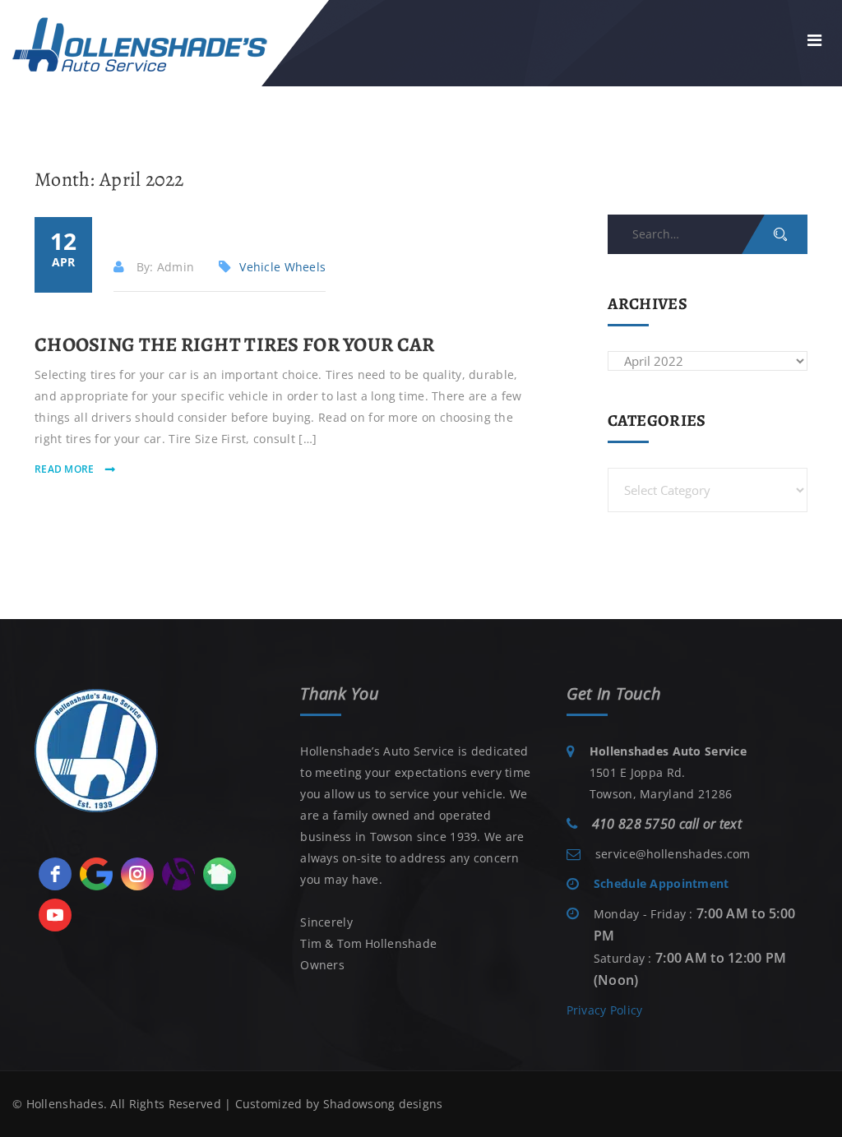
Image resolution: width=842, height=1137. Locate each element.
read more (66, 469)
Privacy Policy (605, 1010)
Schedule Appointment (661, 883)
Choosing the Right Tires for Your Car (234, 344)
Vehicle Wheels (282, 267)
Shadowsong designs (383, 1104)
